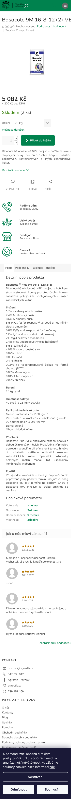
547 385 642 (16, 674)
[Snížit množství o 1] (16, 142)
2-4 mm (32, 510)
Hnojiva (32, 505)
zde (52, 767)
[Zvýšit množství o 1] (16, 138)
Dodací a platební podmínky (19, 737)
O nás (5, 707)
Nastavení (35, 777)
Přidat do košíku (40, 140)
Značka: (20, 30)
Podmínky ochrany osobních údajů (23, 742)
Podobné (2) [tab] (22, 267)
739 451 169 (16, 691)
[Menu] (65, 6)
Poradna (7, 727)
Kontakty (7, 712)
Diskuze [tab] (38, 267)
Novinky (7, 722)
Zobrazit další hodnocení (54, 643)
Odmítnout (18, 789)
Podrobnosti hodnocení (51, 26)
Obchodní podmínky (14, 732)
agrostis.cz (14, 685)
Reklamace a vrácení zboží (19, 747)
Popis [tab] (8, 267)
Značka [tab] (50, 267)
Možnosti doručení (13, 129)
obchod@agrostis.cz (20, 668)
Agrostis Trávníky (18, 680)
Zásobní (32, 519)
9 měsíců (33, 515)
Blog (5, 717)
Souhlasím (52, 789)
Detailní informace (13, 170)
